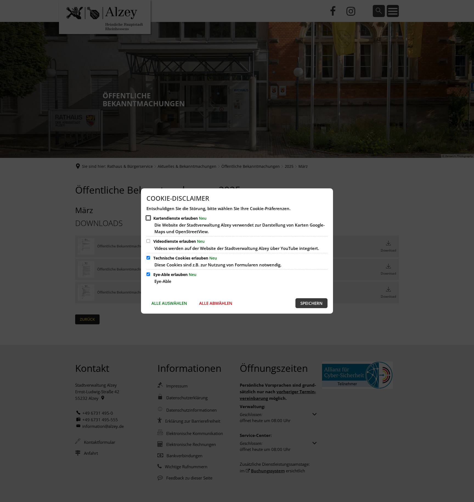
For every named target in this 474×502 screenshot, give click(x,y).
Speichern (311, 303)
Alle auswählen (169, 303)
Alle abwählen (215, 303)
